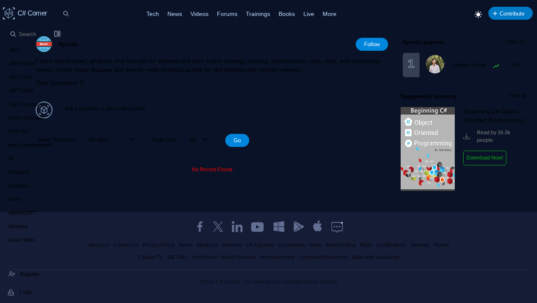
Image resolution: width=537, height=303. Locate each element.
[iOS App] (317, 226)
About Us (98, 245)
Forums (227, 13)
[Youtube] (258, 226)
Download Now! (485, 158)
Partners (232, 245)
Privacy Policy (159, 245)
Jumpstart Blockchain (323, 257)
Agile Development (30, 145)
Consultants (291, 245)
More (329, 13)
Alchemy (18, 227)
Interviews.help (278, 257)
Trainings (258, 13)
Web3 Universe (238, 257)
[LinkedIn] (237, 226)
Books (287, 13)
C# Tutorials (260, 245)
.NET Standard (25, 104)
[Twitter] (218, 226)
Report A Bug (341, 245)
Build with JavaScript (375, 257)
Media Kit (207, 245)
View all (515, 41)
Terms (186, 245)
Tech (152, 13)
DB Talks (177, 257)
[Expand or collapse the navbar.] (58, 34)
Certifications (391, 245)
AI (10, 159)
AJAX (14, 199)
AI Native (18, 186)
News (174, 13)
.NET (14, 50)
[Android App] (298, 226)
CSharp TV (150, 257)
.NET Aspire (21, 63)
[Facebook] (200, 226)
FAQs (366, 245)
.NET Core (20, 77)
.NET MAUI (21, 91)
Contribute (512, 13)
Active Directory (26, 118)
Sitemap (419, 245)
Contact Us (125, 245)
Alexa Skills (21, 240)
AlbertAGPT (21, 213)
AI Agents (19, 172)
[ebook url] (428, 189)
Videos (199, 13)
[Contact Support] (337, 226)
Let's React (204, 257)
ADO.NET (19, 131)
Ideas (315, 245)
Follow (372, 44)
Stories (441, 245)
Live (308, 13)
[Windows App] (279, 226)
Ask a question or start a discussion (105, 109)
